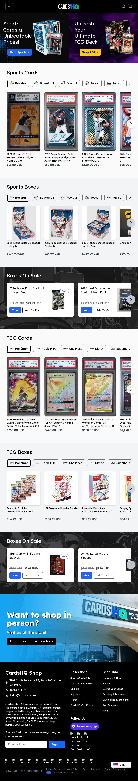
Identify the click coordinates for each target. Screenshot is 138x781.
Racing (117, 83)
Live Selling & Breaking (116, 699)
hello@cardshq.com (23, 695)
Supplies (75, 694)
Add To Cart (32, 310)
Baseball (21, 83)
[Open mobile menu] (9, 6)
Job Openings (110, 705)
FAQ (105, 710)
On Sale (74, 688)
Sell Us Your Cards (113, 688)
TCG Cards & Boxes (81, 683)
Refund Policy (53, 769)
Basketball (47, 83)
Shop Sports (17, 52)
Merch (73, 699)
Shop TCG (88, 52)
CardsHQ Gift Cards (81, 705)
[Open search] (123, 6)
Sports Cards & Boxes (82, 678)
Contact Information (115, 769)
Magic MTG (48, 348)
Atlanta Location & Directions (31, 641)
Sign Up (56, 744)
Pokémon (21, 348)
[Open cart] (130, 6)
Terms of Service (91, 769)
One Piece (75, 348)
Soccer (94, 83)
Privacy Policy (71, 769)
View (15, 310)
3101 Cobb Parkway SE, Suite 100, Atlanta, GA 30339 (36, 682)
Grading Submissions (114, 694)
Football (72, 83)
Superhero (123, 348)
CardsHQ (18, 771)
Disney (99, 348)
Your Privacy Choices (62, 772)
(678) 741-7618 (19, 690)
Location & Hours (113, 678)
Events (106, 683)
